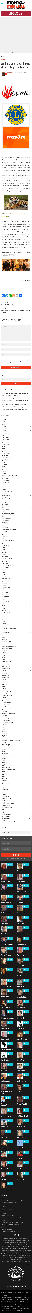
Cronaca (16, 506)
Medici (16, 637)
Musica (16, 688)
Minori (16, 657)
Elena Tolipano (20, 1137)
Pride (16, 710)
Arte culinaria (16, 437)
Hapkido (16, 585)
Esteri (16, 538)
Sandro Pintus (20, 1060)
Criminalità (16, 502)
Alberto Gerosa (5, 1148)
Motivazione (16, 681)
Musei (16, 686)
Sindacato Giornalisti (16, 746)
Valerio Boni (20, 1049)
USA (16, 791)
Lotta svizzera (16, 634)
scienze (16, 737)
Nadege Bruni (4, 1070)
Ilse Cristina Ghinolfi (22, 1116)
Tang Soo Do (16, 764)
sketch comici (16, 747)
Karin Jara (3, 965)
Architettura (16, 432)
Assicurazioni (16, 444)
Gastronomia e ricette (16, 569)
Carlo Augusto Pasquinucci (8, 1018)
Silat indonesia (16, 744)
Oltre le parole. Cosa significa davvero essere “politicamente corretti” (14, 398)
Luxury (16, 636)
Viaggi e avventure (16, 800)
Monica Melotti (5, 1028)
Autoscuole (16, 455)
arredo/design (16, 433)
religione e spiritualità (16, 722)
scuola (16, 738)
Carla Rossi (20, 976)
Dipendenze (16, 527)
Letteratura (16, 625)
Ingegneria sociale (16, 590)
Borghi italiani (16, 461)
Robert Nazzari (5, 1039)
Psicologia (16, 711)
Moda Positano (16, 666)
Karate (16, 610)
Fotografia (16, 562)
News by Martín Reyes (16, 692)
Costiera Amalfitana (16, 498)
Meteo (16, 654)
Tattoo (16, 766)
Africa (16, 421)
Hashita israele (16, 587)
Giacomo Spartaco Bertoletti (5, 1105)
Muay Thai (16, 684)
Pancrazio (16, 697)
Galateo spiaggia (16, 565)
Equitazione (16, 536)
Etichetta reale (16, 542)
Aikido (16, 424)
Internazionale (16, 592)
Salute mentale (16, 729)
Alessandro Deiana (22, 997)
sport (16, 755)
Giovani (16, 576)
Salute (16, 728)
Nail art (16, 690)
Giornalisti (16, 574)
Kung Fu (16, 621)
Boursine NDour (5, 1127)
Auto (16, 450)
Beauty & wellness (16, 459)
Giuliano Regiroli (21, 871)
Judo (16, 605)
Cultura (16, 507)
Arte (16, 435)
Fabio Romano (4, 1137)
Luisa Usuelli (20, 1169)
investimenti (16, 598)
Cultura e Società (16, 515)
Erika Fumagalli (5, 976)
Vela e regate (16, 796)
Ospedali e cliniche (16, 695)
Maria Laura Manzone (6, 1169)
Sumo (16, 760)
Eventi (16, 544)
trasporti (16, 780)
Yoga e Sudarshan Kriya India (16, 821)
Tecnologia (16, 771)
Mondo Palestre (16, 677)
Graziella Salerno (21, 1081)
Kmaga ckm (16, 618)
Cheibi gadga (16, 480)
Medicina (16, 639)
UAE (16, 785)
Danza (16, 526)
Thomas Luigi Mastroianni (7, 944)
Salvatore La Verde (22, 913)
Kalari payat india (16, 607)
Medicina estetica (16, 643)
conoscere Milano (16, 495)
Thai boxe (16, 778)
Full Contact (16, 563)
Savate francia (16, 733)
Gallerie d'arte (16, 567)
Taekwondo (16, 762)
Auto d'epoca (16, 452)
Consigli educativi (16, 497)
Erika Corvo (4, 871)
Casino (16, 473)
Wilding (3, 59)
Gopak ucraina (16, 581)
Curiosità (16, 522)
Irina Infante (20, 1148)
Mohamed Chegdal (22, 1104)
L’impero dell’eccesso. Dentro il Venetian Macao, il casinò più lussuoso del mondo (15, 394)
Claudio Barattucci (6, 913)
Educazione (16, 533)
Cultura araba (16, 509)
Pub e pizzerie (16, 715)
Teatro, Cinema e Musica (16, 769)
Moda (16, 663)
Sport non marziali (16, 757)
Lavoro (16, 623)
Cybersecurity (16, 524)
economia (16, 531)
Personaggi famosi (16, 701)
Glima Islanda (16, 580)
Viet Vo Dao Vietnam (16, 807)
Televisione (16, 775)
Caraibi (16, 471)
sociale (16, 749)
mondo (16, 670)
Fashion (16, 549)
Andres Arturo (20, 1092)
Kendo (16, 614)
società (16, 751)
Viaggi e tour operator (16, 802)
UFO (16, 787)
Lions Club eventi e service (16, 628)
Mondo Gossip (16, 674)
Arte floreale (16, 439)
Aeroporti (16, 419)
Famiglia (16, 547)
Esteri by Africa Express (16, 540)
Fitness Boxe (16, 556)
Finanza (16, 554)
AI (16, 423)
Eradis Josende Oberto (23, 934)
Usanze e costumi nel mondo (16, 793)
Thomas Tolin (20, 923)
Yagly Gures (16, 820)
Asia (16, 443)
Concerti (16, 493)
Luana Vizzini (4, 892)
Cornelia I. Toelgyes (6, 986)
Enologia (16, 535)
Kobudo (16, 619)
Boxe (16, 462)
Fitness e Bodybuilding (16, 558)
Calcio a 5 (16, 468)
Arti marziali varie (16, 441)
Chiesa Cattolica (16, 482)
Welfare (16, 809)
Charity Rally (16, 479)
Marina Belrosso (21, 1127)
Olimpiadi (16, 693)
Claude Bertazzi (21, 1179)
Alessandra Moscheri (6, 1190)
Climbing (16, 489)
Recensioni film (16, 719)
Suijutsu (16, 758)
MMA (16, 659)
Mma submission (16, 661)
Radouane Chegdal (22, 944)
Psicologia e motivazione (16, 713)
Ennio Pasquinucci (21, 986)
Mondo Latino (16, 675)
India (16, 589)
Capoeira (16, 470)
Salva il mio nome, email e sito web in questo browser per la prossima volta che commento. (15, 362)
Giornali (16, 572)
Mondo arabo (16, 672)
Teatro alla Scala (16, 767)
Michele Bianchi (5, 934)
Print (4, 56)
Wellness (16, 811)
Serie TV (16, 742)
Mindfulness (16, 655)
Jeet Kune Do (16, 601)
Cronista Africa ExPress (7, 1049)
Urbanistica (16, 789)
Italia (16, 600)
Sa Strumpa (16, 726)
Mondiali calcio (16, 668)
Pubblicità (16, 717)
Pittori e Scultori (16, 704)
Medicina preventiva (16, 648)
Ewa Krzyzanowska (5, 1081)
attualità (16, 448)
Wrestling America (16, 814)
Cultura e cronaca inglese (16, 513)
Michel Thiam (20, 955)
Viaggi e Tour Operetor (16, 803)
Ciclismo (16, 484)
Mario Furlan (20, 1158)
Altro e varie (16, 426)
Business (16, 464)
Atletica (16, 446)
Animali (16, 430)
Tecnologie (16, 773)
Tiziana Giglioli (21, 881)
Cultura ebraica (16, 517)
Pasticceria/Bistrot (16, 699)
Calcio (16, 466)
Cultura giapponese (16, 518)
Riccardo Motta (21, 902)
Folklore (16, 560)
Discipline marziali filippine (16, 529)
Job (16, 603)
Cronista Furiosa (5, 1060)
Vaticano (16, 794)
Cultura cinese (16, 511)
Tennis (16, 776)
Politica (16, 706)
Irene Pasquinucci (5, 1007)
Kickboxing (16, 616)
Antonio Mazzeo (21, 1070)
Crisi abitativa (16, 504)
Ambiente (16, 428)
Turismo (16, 782)
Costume (16, 500)
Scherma (16, 735)
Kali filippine (16, 609)
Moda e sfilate (16, 664)
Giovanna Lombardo (6, 902)
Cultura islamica (16, 520)
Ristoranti (16, 724)
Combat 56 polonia (16, 491)
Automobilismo (16, 453)
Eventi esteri (16, 545)
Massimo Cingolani (6, 955)
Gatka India (16, 571)
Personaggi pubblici (16, 702)
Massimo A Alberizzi (22, 1007)
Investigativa (16, 596)
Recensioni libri (16, 720)
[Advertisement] (16, 34)
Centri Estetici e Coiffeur (16, 477)
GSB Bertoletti (16, 583)
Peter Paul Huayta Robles (23, 892)
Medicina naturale (16, 645)
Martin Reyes (20, 965)
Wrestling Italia (16, 816)
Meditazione (16, 652)
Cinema (16, 486)
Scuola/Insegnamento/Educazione (16, 740)
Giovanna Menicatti (6, 996)
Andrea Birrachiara (22, 1039)
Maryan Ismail (4, 1179)
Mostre (16, 679)
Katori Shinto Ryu (16, 612)
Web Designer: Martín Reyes (6, 1092)
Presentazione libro (16, 708)
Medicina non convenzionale (16, 646)
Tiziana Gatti (4, 923)
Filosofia (16, 553)
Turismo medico (16, 784)
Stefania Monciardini (6, 881)
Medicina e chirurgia (16, 641)
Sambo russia (16, 731)
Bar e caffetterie (16, 457)
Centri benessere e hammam (16, 475)
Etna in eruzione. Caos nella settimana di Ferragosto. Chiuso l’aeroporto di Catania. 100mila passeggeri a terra (16, 408)
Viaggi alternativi (16, 798)
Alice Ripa (3, 1158)
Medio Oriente (16, 650)
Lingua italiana (16, 627)
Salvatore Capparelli (6, 1116)
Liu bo (16, 630)
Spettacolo (16, 753)
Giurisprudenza (16, 578)
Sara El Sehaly (20, 1018)
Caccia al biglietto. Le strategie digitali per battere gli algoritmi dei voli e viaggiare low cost (15, 405)
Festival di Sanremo (16, 551)
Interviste (16, 594)
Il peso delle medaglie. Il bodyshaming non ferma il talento (15, 401)
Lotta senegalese (16, 632)
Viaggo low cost (16, 805)
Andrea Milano (20, 1028)
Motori (16, 683)
